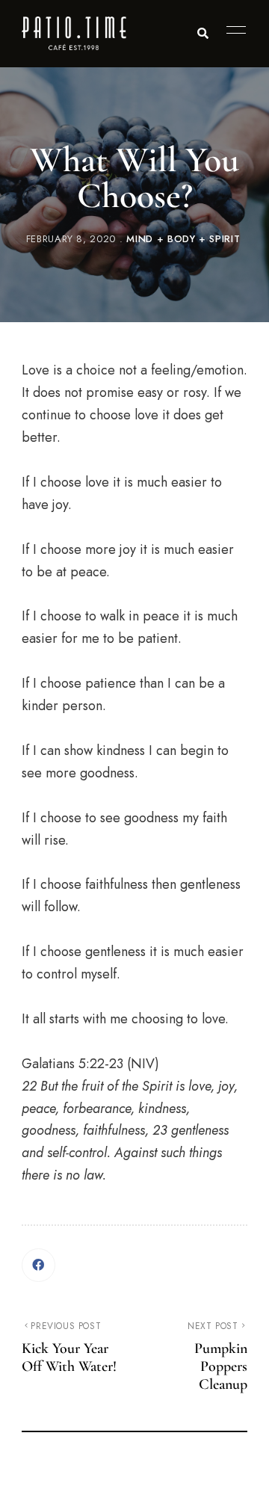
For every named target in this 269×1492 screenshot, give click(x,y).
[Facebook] (38, 1265)
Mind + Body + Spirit (183, 239)
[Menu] (232, 30)
